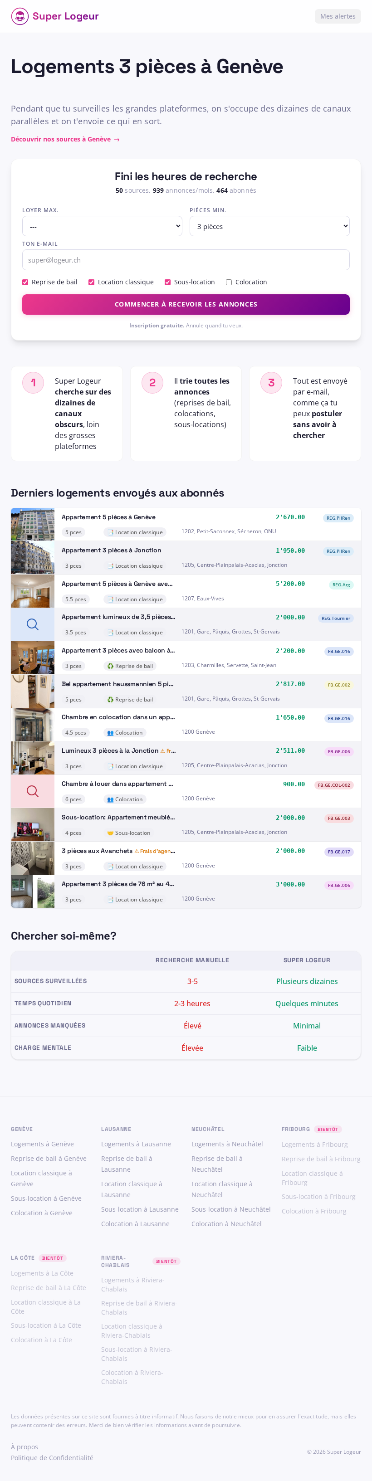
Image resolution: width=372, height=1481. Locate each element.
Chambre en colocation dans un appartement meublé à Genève (156, 717)
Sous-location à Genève (46, 1198)
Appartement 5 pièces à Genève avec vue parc (130, 584)
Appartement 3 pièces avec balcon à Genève (128, 650)
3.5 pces (75, 632)
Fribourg (296, 1129)
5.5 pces (75, 599)
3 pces (73, 566)
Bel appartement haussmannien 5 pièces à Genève (136, 684)
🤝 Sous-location (129, 833)
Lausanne (116, 1129)
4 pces (73, 833)
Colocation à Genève (42, 1212)
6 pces (73, 799)
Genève (22, 1129)
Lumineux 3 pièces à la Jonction (110, 750)
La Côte (23, 1258)
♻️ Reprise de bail (130, 666)
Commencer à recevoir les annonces (186, 304)
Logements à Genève (42, 1144)
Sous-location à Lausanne (140, 1209)
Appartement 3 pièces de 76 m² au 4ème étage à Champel (147, 884)
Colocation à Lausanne (135, 1223)
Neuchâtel (208, 1129)
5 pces (73, 532)
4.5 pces (75, 732)
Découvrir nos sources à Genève (65, 139)
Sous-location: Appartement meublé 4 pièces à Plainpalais (148, 817)
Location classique (126, 282)
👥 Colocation (125, 732)
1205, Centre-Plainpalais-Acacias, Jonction (234, 565)
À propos (24, 1446)
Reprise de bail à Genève (49, 1158)
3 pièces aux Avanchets (97, 851)
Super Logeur (66, 16)
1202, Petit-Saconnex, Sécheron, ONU (228, 531)
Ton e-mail (40, 244)
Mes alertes (338, 16)
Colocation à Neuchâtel (226, 1223)
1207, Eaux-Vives (202, 598)
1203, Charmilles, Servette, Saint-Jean (228, 665)
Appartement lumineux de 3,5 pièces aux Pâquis (133, 617)
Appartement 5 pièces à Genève (109, 517)
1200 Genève (198, 732)
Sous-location (194, 282)
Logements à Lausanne (136, 1144)
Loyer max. (40, 210)
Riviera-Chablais (115, 1261)
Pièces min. (208, 210)
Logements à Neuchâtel (227, 1144)
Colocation (251, 282)
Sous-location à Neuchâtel (231, 1209)
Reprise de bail (55, 282)
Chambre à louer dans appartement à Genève (129, 783)
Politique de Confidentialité (52, 1457)
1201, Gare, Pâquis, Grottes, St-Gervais (230, 631)
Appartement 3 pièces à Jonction (111, 550)
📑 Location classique (135, 532)
